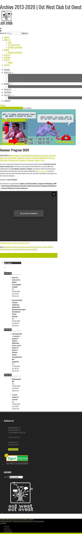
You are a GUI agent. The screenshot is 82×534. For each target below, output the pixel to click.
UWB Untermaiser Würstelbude (27, 249)
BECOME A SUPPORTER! (15, 52)
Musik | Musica (44, 158)
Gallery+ (7, 60)
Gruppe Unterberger (30, 247)
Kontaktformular (13, 449)
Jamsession (52, 155)
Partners (52, 158)
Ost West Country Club (43, 247)
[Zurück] (5, 267)
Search (25, 33)
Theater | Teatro (39, 160)
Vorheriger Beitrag (6, 256)
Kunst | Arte (3, 158)
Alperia (5, 247)
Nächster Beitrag (5, 254)
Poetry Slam (4, 160)
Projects (7, 55)
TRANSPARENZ (8, 532)
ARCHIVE (6, 477)
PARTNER (6, 526)
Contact (7, 65)
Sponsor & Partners (15, 47)
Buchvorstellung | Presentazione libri (21, 155)
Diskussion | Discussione (40, 155)
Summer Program (12, 249)
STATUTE (6, 528)
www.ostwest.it (42, 171)
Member (6, 50)
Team (9, 42)
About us (7, 40)
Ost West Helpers (14, 45)
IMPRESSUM (7, 530)
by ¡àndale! (3, 523)
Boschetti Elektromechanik (16, 247)
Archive (6, 37)
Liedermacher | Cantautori (16, 158)
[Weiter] (5, 271)
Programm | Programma (26, 160)
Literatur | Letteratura (32, 158)
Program (7, 57)
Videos (10, 62)
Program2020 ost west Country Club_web (14, 243)
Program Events (13, 160)
